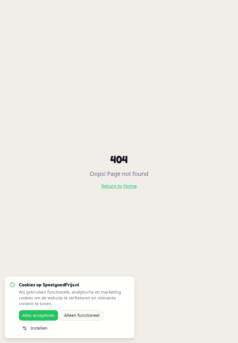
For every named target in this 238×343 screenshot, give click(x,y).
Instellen (39, 328)
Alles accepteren (38, 315)
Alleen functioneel (82, 315)
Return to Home (119, 186)
